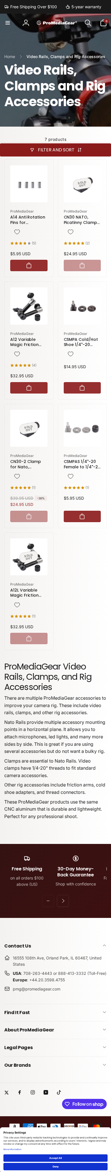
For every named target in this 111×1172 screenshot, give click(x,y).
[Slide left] (48, 901)
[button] (7, 23)
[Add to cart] (29, 265)
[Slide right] (63, 901)
